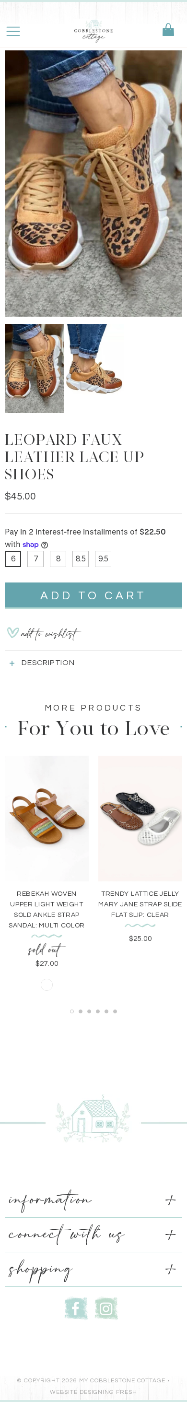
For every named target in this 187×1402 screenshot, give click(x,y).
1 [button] (72, 1011)
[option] (93, 183)
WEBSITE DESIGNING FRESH (93, 1392)
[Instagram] (106, 1307)
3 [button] (89, 1011)
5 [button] (106, 1011)
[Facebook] (76, 1307)
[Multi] (46, 984)
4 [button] (98, 1011)
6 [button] (115, 1011)
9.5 (103, 559)
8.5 (81, 559)
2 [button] (80, 1011)
